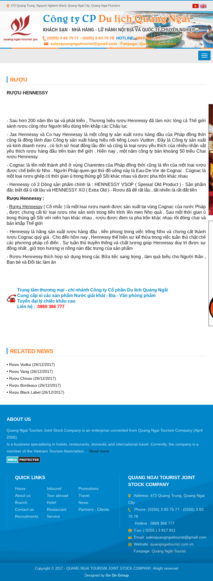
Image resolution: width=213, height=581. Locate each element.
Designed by (107, 575)
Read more (99, 451)
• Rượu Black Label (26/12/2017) (35, 392)
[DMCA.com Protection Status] (23, 459)
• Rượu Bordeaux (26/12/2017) (34, 385)
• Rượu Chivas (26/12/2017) (31, 378)
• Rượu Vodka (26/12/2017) (31, 364)
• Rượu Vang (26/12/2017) (30, 371)
